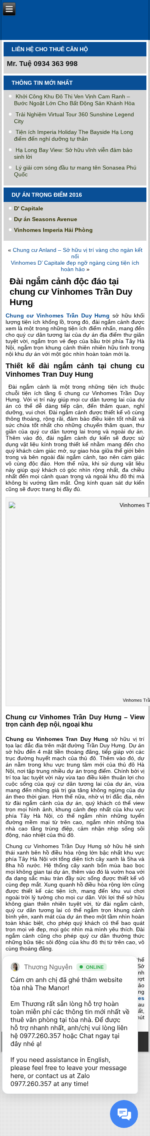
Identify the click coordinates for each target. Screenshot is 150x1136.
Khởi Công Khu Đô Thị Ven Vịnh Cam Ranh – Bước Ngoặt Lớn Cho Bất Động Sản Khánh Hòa (74, 99)
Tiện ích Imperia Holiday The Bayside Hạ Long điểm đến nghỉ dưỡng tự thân (73, 135)
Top (141, 1125)
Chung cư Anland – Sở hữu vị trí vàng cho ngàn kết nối (77, 253)
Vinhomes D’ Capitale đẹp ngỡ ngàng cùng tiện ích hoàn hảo (75, 266)
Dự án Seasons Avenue (45, 219)
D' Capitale (28, 208)
